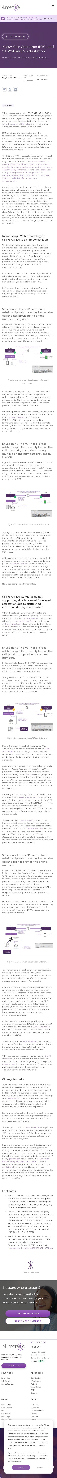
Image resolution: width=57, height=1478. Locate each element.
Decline (40, 1467)
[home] (10, 7)
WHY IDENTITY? (38, 1342)
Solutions (7, 1373)
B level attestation (28, 797)
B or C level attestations (22, 621)
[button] (53, 5)
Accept (21, 1467)
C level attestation (41, 1026)
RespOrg (30, 774)
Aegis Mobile (8, 1167)
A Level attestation (18, 417)
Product (36, 1347)
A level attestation (18, 563)
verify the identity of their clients (17, 124)
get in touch (14, 1158)
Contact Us (14, 1366)
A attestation (14, 626)
